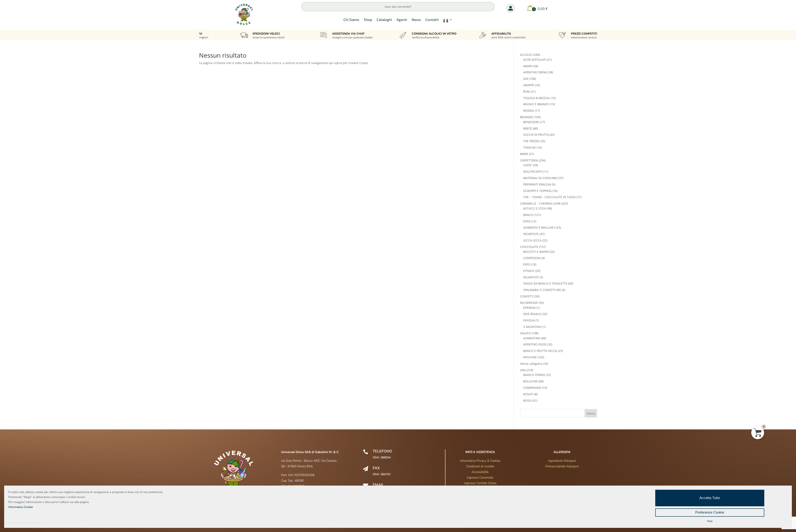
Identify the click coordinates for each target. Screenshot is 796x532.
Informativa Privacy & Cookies (480, 461)
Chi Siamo (351, 20)
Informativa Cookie (20, 507)
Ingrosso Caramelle (480, 477)
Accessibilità (480, 472)
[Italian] (447, 21)
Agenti (402, 20)
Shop (368, 20)
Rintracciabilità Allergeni (562, 466)
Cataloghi (384, 20)
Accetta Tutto (709, 498)
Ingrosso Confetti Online (480, 483)
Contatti (432, 20)
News (416, 20)
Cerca (591, 413)
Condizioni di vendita (480, 466)
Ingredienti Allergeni (562, 461)
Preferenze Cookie (709, 512)
